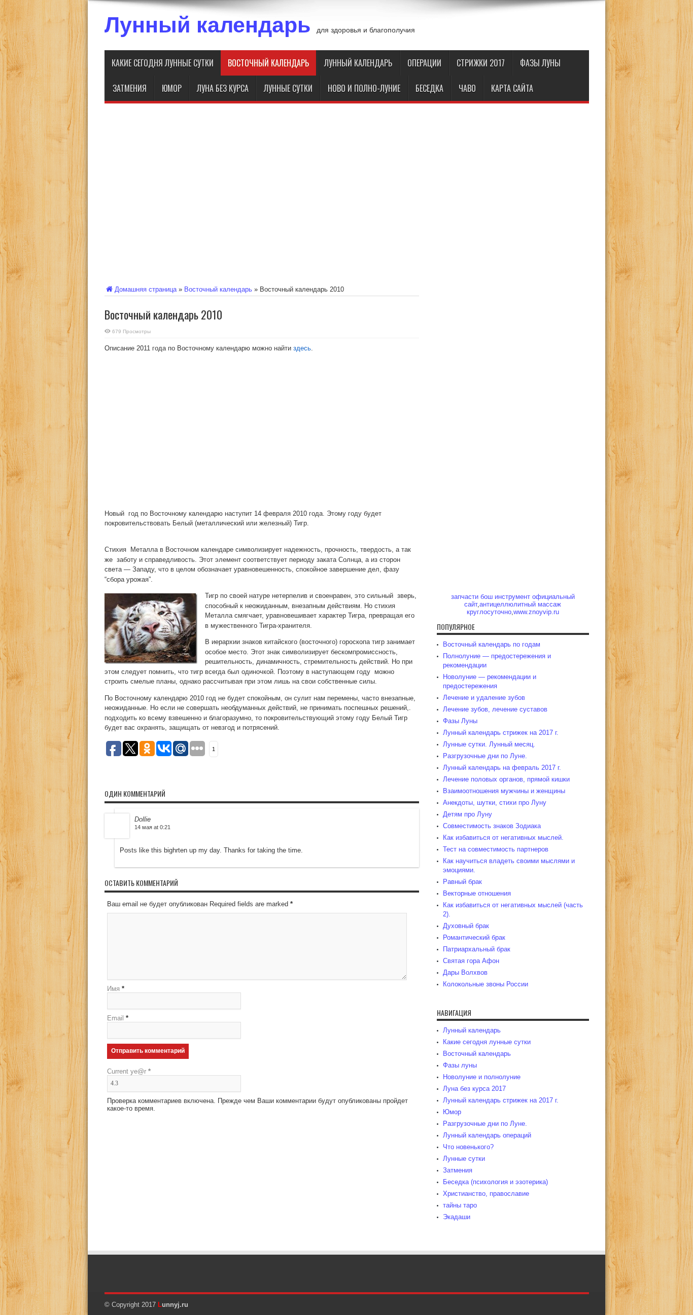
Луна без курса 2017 (474, 1088)
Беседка (429, 88)
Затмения (130, 88)
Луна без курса (223, 88)
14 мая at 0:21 (152, 827)
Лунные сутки (288, 88)
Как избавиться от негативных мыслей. (503, 837)
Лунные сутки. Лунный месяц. (489, 744)
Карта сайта (512, 88)
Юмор (172, 88)
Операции (424, 63)
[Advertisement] (347, 192)
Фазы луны (540, 63)
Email (115, 1018)
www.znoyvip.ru (536, 612)
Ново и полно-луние (364, 88)
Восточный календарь (268, 63)
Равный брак (462, 881)
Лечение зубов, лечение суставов (495, 709)
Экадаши (456, 1217)
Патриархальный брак (476, 949)
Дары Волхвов (465, 972)
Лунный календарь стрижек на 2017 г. (501, 732)
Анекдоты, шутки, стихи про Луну (494, 802)
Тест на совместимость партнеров (495, 849)
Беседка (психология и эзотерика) (495, 1182)
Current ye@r (129, 1071)
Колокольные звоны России (485, 984)
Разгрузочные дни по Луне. (485, 756)
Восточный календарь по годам (491, 644)
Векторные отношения (477, 893)
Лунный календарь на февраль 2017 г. (502, 767)
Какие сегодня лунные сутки (163, 63)
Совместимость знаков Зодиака (492, 826)
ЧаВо (467, 88)
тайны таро (460, 1205)
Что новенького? (468, 1147)
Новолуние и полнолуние (482, 1077)
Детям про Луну (467, 814)
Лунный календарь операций (487, 1135)
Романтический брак (474, 937)
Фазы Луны (460, 721)
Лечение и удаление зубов (484, 697)
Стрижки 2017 (481, 63)
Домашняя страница (146, 289)
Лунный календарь (207, 25)
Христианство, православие (486, 1193)
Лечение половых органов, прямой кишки (506, 779)
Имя (113, 988)
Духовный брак (466, 926)
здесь (302, 348)
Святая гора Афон (471, 961)
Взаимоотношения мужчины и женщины (504, 791)
